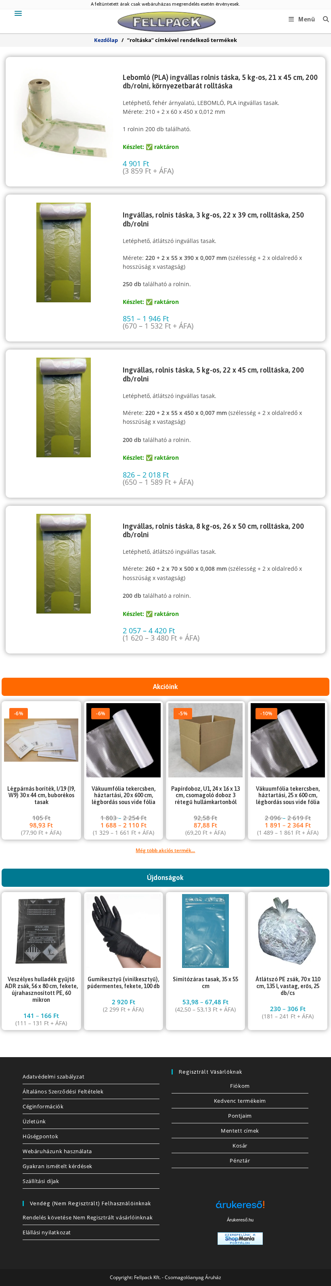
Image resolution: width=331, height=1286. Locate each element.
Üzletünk (34, 1121)
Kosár (240, 1145)
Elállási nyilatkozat (47, 1232)
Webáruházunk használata (57, 1151)
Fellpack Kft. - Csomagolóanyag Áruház (177, 1277)
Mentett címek (240, 1130)
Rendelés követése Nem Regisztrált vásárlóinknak (88, 1217)
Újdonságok (165, 877)
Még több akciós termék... (165, 850)
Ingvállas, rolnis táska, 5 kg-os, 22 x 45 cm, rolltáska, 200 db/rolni (213, 374)
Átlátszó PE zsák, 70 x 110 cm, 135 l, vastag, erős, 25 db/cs (288, 986)
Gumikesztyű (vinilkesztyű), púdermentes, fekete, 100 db (123, 982)
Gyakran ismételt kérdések (57, 1166)
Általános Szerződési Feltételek (63, 1091)
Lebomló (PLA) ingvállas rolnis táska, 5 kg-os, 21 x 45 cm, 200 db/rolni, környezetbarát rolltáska (220, 81)
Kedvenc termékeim (240, 1100)
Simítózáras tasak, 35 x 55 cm (205, 982)
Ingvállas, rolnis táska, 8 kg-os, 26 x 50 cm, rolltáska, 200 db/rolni (213, 530)
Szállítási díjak (41, 1181)
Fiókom (240, 1085)
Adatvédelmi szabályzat (53, 1076)
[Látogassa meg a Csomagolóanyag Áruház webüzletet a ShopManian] (240, 1238)
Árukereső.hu (240, 1219)
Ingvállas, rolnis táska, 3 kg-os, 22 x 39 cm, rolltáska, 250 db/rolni (213, 219)
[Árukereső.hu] (240, 1207)
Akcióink (165, 687)
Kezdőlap (106, 40)
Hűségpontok (41, 1136)
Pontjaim (240, 1115)
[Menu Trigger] (18, 13)
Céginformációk (43, 1106)
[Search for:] (323, 19)
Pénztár (240, 1160)
